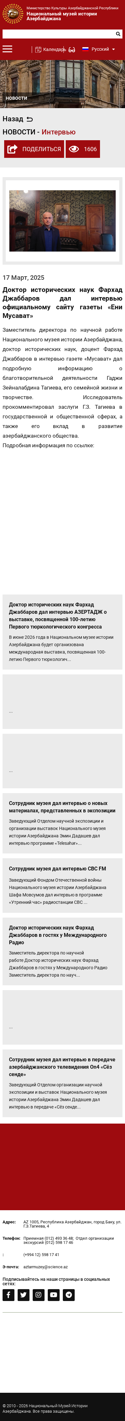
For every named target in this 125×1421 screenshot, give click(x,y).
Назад (13, 119)
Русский (100, 49)
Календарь (52, 49)
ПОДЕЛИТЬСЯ (41, 149)
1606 (90, 149)
